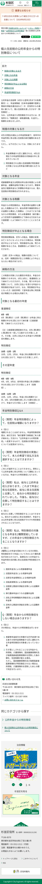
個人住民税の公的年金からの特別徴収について (21, 729)
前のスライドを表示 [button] (13, 784)
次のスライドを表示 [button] (20, 784)
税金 (2, 30)
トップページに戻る (10, 858)
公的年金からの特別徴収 (15, 30)
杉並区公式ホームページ (17, 28)
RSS (4, 863)
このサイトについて (30, 858)
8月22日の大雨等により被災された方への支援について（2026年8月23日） (21, 18)
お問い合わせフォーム (13, 699)
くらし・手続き (34, 28)
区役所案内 (25, 871)
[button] (20, 4)
